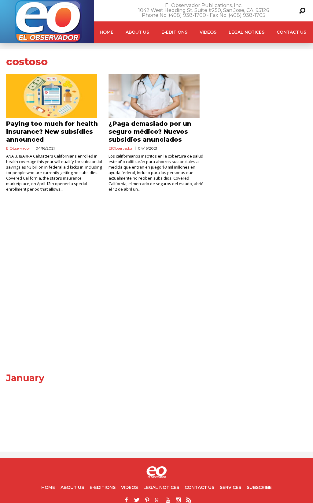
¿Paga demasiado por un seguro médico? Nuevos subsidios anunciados (150, 131)
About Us (137, 32)
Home (106, 32)
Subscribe (259, 487)
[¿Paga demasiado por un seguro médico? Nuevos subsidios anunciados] (157, 96)
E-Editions (174, 32)
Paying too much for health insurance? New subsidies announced (52, 131)
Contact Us (291, 32)
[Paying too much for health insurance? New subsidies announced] (54, 96)
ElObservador (18, 148)
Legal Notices (246, 32)
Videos (208, 32)
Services (230, 487)
